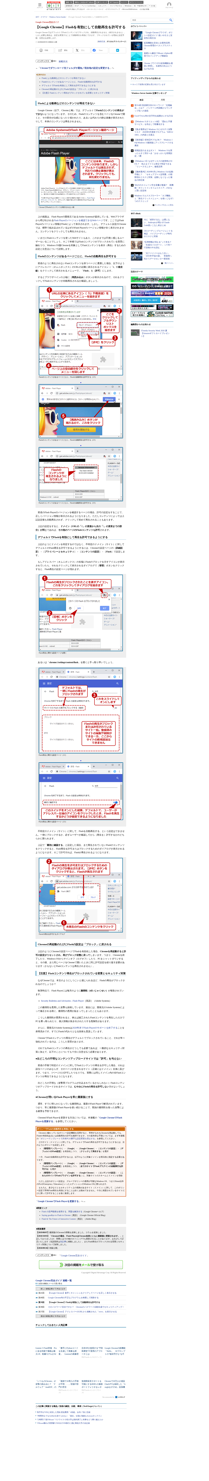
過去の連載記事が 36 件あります (53, 1316)
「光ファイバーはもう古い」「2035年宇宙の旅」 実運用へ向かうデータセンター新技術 (158, 256)
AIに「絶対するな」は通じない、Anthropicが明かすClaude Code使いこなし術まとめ (157, 222)
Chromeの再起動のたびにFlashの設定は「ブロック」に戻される (70, 89)
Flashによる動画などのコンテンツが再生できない (64, 78)
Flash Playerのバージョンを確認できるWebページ (78, 220)
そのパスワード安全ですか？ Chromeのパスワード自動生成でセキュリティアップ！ (86, 1307)
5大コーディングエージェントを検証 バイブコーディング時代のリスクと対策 (158, 233)
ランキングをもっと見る (164, 205)
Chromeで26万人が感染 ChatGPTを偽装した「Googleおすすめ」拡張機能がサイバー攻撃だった (116, 1387)
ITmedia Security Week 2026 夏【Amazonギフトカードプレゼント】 (155, 333)
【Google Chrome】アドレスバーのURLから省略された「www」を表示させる (82, 1312)
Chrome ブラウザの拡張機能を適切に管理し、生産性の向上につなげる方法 (158, 66)
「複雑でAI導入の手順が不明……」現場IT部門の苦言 (69, 1384)
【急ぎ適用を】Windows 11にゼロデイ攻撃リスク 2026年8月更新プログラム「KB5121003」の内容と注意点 (153, 132)
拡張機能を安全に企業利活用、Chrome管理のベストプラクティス (158, 45)
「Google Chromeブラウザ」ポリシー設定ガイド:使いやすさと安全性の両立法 (158, 35)
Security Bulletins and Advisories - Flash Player (62, 1001)
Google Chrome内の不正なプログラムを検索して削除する (73, 1298)
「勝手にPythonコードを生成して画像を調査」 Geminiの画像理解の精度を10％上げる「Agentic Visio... (68, 1354)
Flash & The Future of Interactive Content (59, 1219)
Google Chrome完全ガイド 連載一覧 (54, 1280)
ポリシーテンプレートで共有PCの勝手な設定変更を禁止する (68, 1139)
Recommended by (109, 1397)
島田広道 (101, 42)
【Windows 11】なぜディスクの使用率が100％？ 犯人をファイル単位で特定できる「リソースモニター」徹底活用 (153, 164)
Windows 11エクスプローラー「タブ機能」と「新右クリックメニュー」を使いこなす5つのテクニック (153, 198)
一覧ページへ (168, 263)
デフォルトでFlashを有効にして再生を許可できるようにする (69, 85)
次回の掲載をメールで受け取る (50, 1284)
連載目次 (63, 61)
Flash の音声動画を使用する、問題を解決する (62, 1212)
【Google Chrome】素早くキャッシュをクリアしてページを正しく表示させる (82, 1293)
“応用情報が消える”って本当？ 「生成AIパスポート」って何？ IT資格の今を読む (159, 245)
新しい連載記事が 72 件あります (53, 1289)
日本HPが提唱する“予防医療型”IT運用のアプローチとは (92, 1351)
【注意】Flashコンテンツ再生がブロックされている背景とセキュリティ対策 (76, 93)
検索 (171, 20)
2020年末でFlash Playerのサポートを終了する (95, 1028)
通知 (65, 50)
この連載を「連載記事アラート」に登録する (81, 1264)
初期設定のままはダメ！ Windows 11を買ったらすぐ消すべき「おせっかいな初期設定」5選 (153, 153)
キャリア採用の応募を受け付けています (148, 84)
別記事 (63, 1242)
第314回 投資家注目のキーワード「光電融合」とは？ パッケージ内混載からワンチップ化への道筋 (153, 108)
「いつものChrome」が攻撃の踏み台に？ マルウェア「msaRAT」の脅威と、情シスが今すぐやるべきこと (46, 1387)
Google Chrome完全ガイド (74, 1255)
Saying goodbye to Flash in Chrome (56, 1215)
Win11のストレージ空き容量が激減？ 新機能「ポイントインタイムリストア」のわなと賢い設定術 (153, 188)
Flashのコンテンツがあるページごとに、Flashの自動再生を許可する (72, 82)
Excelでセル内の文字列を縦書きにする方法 (153, 116)
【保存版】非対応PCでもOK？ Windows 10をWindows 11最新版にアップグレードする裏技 (153, 142)
